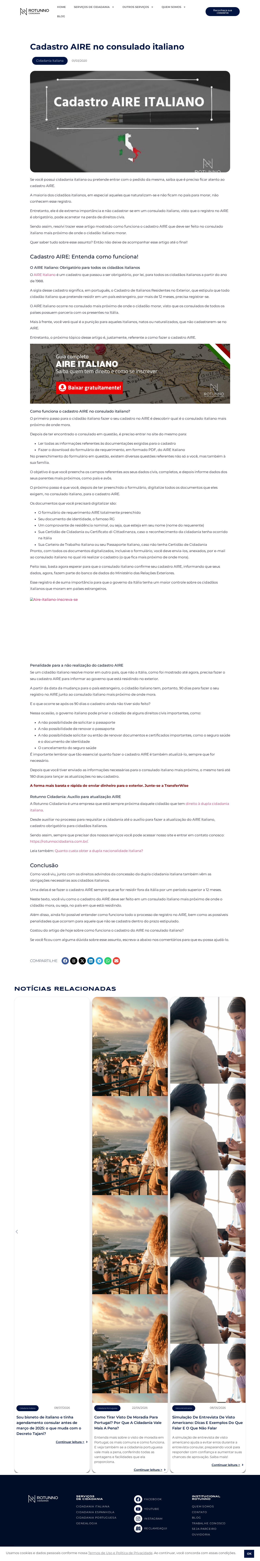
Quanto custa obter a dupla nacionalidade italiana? (99, 851)
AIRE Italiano (45, 275)
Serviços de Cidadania (92, 7)
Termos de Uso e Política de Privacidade (120, 1553)
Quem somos (171, 7)
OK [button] (249, 1554)
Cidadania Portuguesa (107, 1408)
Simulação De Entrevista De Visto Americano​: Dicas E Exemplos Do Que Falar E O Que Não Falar (207, 1422)
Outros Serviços (135, 7)
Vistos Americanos (184, 1408)
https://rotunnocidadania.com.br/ (59, 841)
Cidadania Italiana (50, 61)
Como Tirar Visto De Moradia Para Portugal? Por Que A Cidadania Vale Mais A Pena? (127, 1422)
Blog (61, 16)
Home (61, 7)
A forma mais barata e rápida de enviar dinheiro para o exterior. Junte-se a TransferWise (109, 786)
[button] (65, 960)
